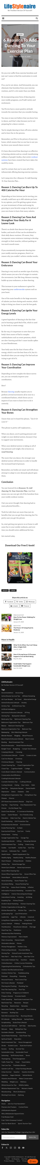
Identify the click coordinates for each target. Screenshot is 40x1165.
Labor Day (32, 910)
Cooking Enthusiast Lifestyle (10, 778)
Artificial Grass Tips (18, 706)
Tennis (28, 1055)
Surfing (11, 1049)
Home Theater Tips (21, 881)
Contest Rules (23, 1107)
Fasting (15, 834)
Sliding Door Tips (21, 1029)
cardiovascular (19, 289)
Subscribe (32, 1137)
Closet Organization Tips (25, 765)
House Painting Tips (22, 884)
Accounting (19, 693)
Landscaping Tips (7, 913)
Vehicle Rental (27, 1075)
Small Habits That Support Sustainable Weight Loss (22, 665)
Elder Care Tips (15, 818)
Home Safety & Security (20, 877)
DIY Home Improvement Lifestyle (12, 801)
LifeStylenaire (19, 1157)
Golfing (20, 844)
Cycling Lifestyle (6, 785)
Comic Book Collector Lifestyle (11, 772)
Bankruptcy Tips (6, 719)
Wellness (23, 1082)
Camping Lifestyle (7, 752)
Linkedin (15, 606)
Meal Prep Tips (6, 930)
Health (20, 34)
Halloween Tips (14, 851)
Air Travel (18, 699)
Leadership (5, 917)
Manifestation (6, 927)
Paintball (4, 976)
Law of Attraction (21, 913)
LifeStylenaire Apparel (8, 1110)
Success (4, 1049)
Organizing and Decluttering (11, 966)
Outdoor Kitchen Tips (8, 973)
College (27, 768)
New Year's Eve (29, 956)
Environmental (25, 824)
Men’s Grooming (7, 940)
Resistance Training (7, 1009)
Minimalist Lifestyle (8, 943)
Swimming (4, 1055)
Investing (20, 897)
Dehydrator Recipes (16, 788)
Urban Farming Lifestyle (24, 1068)
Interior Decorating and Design (21, 894)
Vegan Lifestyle (15, 1075)
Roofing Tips (14, 1012)
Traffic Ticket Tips (7, 1062)
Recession (17, 1003)
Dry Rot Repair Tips (15, 808)
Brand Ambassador (7, 745)
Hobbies (28, 861)
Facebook (10, 601)
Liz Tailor (14, 56)
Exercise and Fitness (8, 831)
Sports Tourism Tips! (25, 1123)
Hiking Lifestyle (18, 861)
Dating (17, 785)
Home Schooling (6, 881)
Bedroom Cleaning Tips (16, 726)
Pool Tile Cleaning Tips (9, 989)
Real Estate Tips (6, 1003)
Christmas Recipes (7, 762)
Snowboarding (21, 1032)
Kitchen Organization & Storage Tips (13, 907)
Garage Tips (25, 838)
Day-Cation (25, 785)
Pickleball (20, 983)
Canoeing (19, 752)
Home (3, 1104)
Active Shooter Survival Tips (10, 696)
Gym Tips (31, 848)
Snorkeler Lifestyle (7, 1032)
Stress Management (25, 1042)
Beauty (3, 726)
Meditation (17, 930)
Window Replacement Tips (10, 1088)
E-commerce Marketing (25, 811)
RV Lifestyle (5, 1019)
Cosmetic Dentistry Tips (9, 782)
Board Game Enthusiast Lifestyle (12, 739)
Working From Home (8, 1095)
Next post (17, 626)
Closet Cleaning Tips (8, 765)
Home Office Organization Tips (11, 874)
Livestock (31, 917)
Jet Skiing (29, 897)
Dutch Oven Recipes (8, 811)
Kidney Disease (18, 900)
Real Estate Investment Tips (23, 999)
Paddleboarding (23, 973)
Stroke (3, 1045)
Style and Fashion (26, 1045)
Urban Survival (6, 1072)
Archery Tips (5, 706)
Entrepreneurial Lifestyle (9, 824)
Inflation (31, 887)
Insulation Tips (30, 890)
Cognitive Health (17, 768)
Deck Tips (4, 788)
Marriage (33, 927)
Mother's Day (22, 946)
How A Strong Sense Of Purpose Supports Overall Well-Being (24, 655)
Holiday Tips (5, 864)
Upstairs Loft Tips (7, 1068)
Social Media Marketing (9, 1035)
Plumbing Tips (23, 986)
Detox (13, 791)
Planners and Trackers (8, 1107)
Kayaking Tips (6, 900)
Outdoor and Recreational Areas (12, 970)
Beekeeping (5, 732)
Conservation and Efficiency (10, 775)
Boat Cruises (29, 739)
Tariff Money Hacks (17, 1055)
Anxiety (24, 702)
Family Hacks (5, 834)
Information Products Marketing (12, 890)
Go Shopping (15, 1159)
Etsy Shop (24, 1159)
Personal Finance (7, 979)
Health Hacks (5, 854)
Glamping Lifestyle (30, 841)
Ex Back (19, 828)
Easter (3, 815)
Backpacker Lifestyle (19, 716)
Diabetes (21, 791)
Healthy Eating (18, 857)
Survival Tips (20, 1049)
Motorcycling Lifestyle (8, 950)
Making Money (27, 923)
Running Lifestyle (26, 1016)
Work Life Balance (19, 1092)
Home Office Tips (30, 874)
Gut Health (12, 848)
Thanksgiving (5, 1059)
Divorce (11, 798)
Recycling (4, 1006)
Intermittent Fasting (8, 897)
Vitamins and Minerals (9, 1078)
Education (4, 818)
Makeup (17, 923)
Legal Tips (14, 917)
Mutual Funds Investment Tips (22, 953)
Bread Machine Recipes (24, 745)
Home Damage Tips (18, 864)
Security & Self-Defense (9, 1026)
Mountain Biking (24, 950)
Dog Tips (4, 805)
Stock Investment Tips (8, 1042)
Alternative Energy (30, 699)
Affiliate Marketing (28, 696)
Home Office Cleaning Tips (10, 871)
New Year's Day (16, 956)
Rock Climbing (31, 1009)
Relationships (14, 1006)
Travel (17, 1062)
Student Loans (13, 1045)
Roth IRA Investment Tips (10, 1016)
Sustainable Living (7, 1052)
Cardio (13, 590)
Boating (4, 742)
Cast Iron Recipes (7, 759)
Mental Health (19, 940)
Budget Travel (6, 749)
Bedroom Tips (26, 729)
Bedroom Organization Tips (10, 729)
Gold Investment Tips (8, 844)
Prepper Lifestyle (7, 996)
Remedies (24, 1006)
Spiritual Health (6, 1039)
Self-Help (22, 1026)
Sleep (11, 1029)
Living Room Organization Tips (11, 920)
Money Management (8, 946)
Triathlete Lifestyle (19, 1065)
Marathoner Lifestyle (20, 927)
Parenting (22, 976)
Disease (4, 798)
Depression (5, 791)
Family (28, 831)
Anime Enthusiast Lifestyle (10, 702)
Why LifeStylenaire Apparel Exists (12, 1113)
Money (19, 943)
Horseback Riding (7, 884)
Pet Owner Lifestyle (8, 983)
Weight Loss (14, 1082)
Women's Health (27, 1088)
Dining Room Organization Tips (11, 795)
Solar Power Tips (25, 1035)
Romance (4, 1012)
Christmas (18, 759)
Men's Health (23, 937)
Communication (29, 772)
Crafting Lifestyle (25, 782)
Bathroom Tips (28, 722)
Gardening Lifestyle (7, 841)
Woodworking (6, 1092)
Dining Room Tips (31, 795)
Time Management (19, 1059)
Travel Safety (26, 1062)
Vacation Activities (28, 1072)
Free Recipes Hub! (7, 1117)
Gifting (19, 841)
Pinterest (26, 606)
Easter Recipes (13, 815)
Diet (27, 791)
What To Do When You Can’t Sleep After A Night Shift (25, 646)
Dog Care (29, 801)
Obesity (32, 960)
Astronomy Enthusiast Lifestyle (11, 712)
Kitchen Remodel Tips (8, 910)
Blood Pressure (27, 735)
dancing (11, 391)
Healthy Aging (6, 857)
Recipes (25, 1003)
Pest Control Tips (21, 979)
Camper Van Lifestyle (29, 749)
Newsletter (33, 1159)
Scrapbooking (6, 1022)
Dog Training (14, 805)
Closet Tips (5, 768)
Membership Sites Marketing (11, 933)
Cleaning (19, 762)
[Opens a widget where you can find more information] (32, 1161)
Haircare (4, 851)
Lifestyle (23, 917)
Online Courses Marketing (23, 963)
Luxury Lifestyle (6, 923)
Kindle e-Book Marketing (9, 904)
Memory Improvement (9, 937)
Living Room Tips (30, 920)
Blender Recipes (6, 735)
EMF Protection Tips (21, 821)
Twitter (21, 601)
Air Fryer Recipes (7, 699)
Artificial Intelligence (8, 709)
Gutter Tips (22, 848)
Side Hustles (32, 1026)
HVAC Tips (5, 887)
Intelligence (5, 894)
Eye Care (20, 831)
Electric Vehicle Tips (29, 818)
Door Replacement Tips (28, 805)
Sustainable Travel (22, 1052)
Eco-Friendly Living (26, 815)
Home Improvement (24, 867)
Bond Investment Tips (16, 742)
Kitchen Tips (22, 910)
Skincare (4, 1029)
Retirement (20, 1009)
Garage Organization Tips (10, 838)
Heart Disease (6, 861)
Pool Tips (22, 989)
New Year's (5, 956)
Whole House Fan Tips (9, 1085)
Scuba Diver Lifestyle (20, 1022)
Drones (3, 808)
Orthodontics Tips (29, 966)
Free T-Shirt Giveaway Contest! (11, 1120)
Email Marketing (6, 821)
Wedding (4, 1082)
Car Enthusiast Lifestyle (9, 755)
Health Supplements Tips (21, 854)
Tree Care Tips (6, 1065)
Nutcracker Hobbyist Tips (10, 960)
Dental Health (30, 788)
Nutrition (24, 960)
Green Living (29, 844)
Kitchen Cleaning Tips (28, 904)
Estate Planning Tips (8, 828)
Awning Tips (5, 716)
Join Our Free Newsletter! (16, 1104)
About (7, 1159)
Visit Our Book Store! (8, 1123)
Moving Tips (5, 953)
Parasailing (13, 976)
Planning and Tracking (8, 986)
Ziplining (21, 1095)
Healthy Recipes (30, 857)
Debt (33, 785)
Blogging (17, 735)
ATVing (27, 712)
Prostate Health (20, 996)
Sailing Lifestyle (17, 1019)
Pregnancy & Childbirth (21, 993)
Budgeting (16, 749)
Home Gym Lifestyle (8, 867)
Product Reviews (9, 1161)
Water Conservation (26, 1078)
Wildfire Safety (24, 1085)
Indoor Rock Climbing (18, 887)
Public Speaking (6, 999)
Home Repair (5, 877)
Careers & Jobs (31, 755)
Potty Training (6, 993)
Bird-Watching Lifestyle (19, 732)
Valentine (4, 1075)
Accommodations (7, 693)
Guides (3, 848)
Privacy (24, 1161)
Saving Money (29, 1019)
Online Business (6, 963)
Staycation (17, 1039)
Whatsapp (32, 601)
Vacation (17, 1072)
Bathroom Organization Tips (10, 722)
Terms (18, 1161)
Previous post (18, 615)
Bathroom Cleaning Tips (23, 719)
